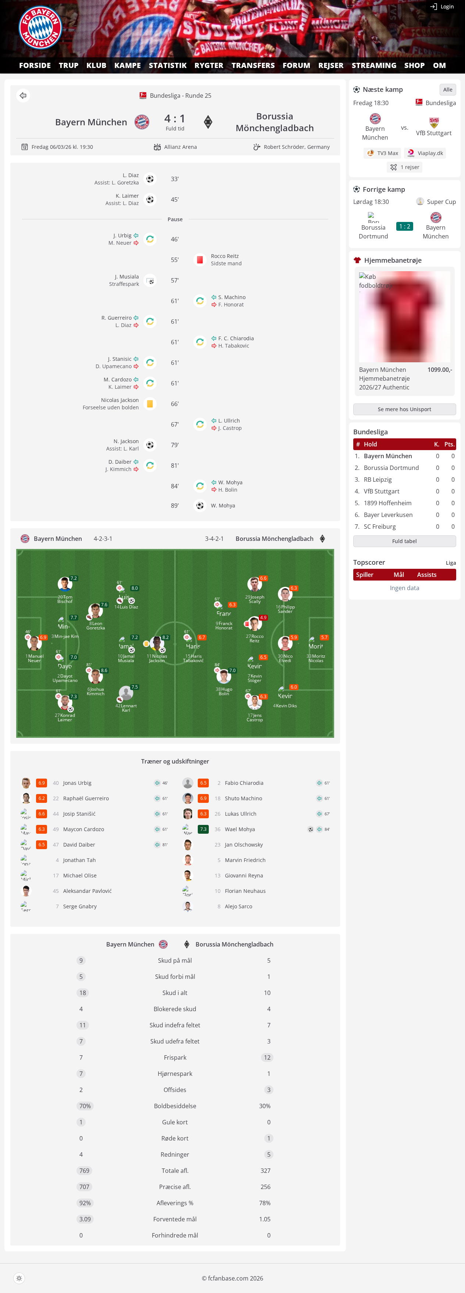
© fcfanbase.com (225, 1278)
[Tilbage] (23, 96)
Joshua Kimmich (95, 691)
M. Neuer (120, 242)
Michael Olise (80, 875)
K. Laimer (127, 195)
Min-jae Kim (66, 636)
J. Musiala (127, 276)
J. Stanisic (120, 358)
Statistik (168, 65)
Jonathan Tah (79, 859)
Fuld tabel (404, 541)
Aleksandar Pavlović (87, 890)
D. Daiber (120, 461)
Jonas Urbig (77, 782)
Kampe (127, 65)
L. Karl (131, 448)
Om (439, 65)
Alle (448, 89)
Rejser (331, 65)
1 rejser (410, 167)
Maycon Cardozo (83, 829)
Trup (69, 65)
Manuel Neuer (36, 658)
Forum (296, 65)
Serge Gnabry (80, 906)
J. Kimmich (118, 469)
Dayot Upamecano (65, 678)
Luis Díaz (129, 607)
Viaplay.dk (430, 153)
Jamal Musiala (126, 658)
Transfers (253, 65)
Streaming (374, 65)
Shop (414, 65)
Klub (96, 65)
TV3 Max (388, 153)
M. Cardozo (118, 379)
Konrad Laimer (66, 717)
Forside (35, 65)
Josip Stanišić (79, 813)
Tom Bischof (64, 599)
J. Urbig (123, 235)
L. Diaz (131, 175)
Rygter (208, 65)
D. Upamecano (114, 366)
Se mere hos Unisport (404, 409)
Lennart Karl (129, 708)
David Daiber (79, 844)
